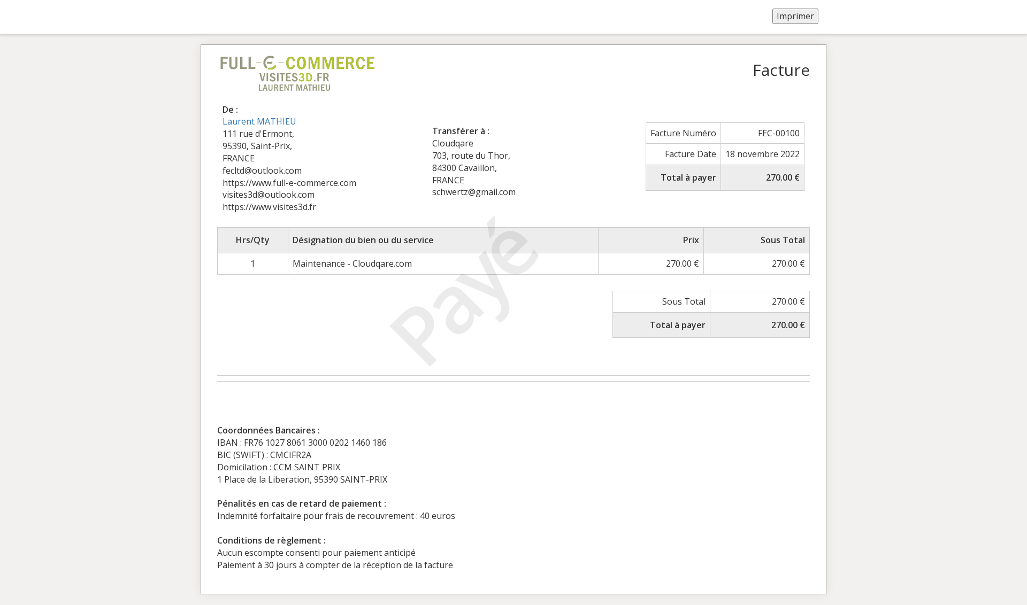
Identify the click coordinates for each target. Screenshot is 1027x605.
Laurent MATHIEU (259, 121)
